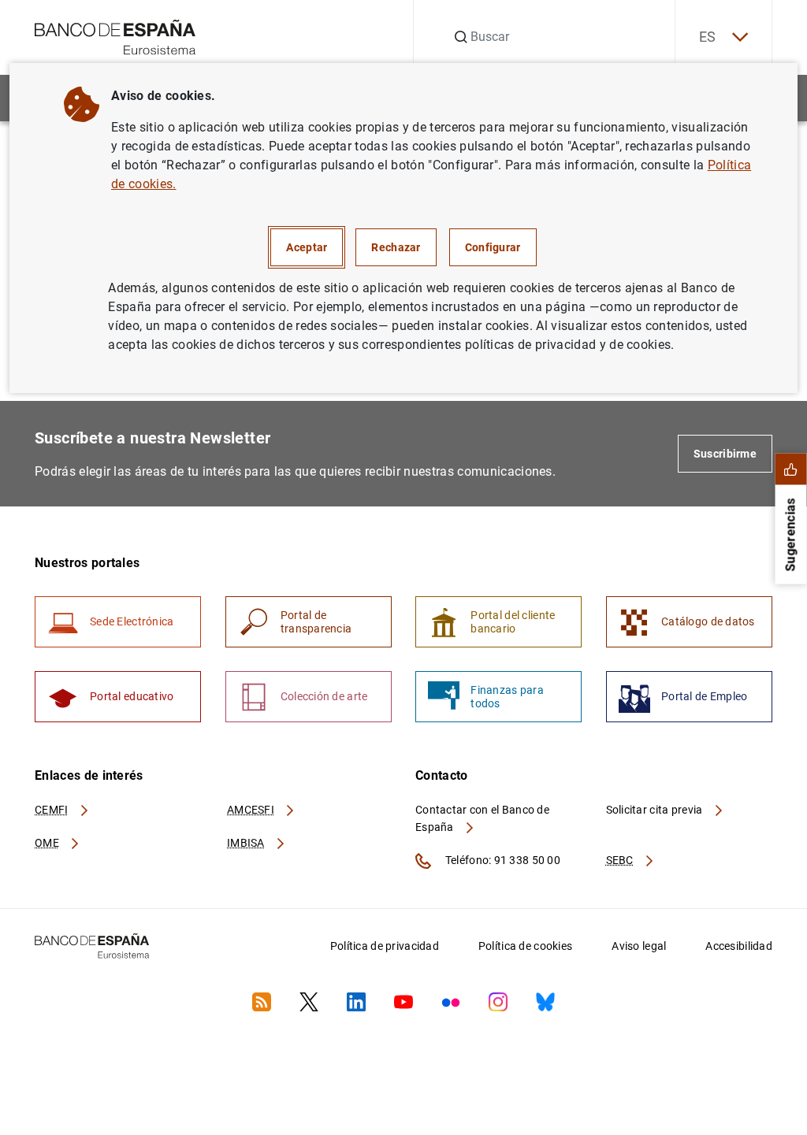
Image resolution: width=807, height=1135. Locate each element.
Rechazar (395, 247)
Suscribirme (725, 453)
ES (707, 36)
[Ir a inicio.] (115, 35)
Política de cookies (525, 946)
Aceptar (306, 247)
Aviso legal (639, 946)
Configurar (493, 247)
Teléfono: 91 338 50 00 (501, 860)
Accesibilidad (738, 946)
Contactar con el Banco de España (482, 818)
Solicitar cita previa (655, 809)
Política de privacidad (384, 946)
